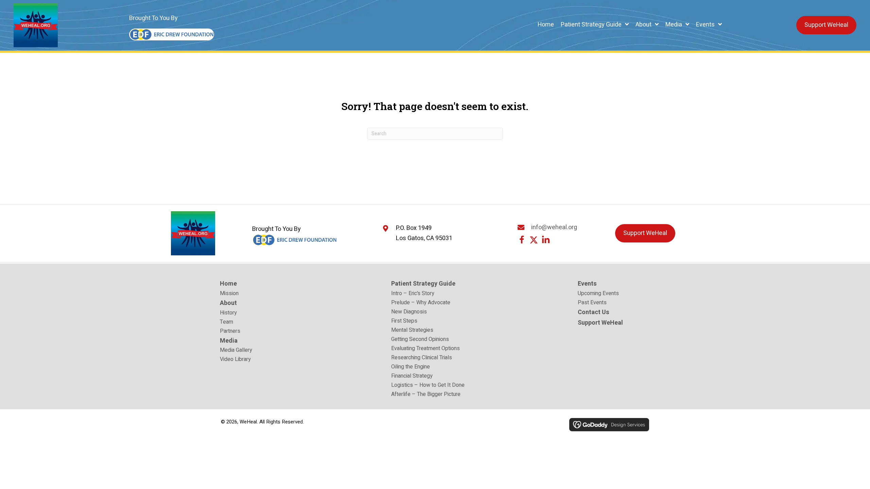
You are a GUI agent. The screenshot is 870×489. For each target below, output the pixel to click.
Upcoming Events (598, 294)
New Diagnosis (409, 312)
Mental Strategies (412, 330)
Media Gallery (236, 350)
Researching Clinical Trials (421, 358)
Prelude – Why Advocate (420, 303)
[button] (522, 240)
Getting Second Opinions (420, 340)
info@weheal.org (554, 227)
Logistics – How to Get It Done (428, 385)
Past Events (592, 303)
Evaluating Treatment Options (425, 349)
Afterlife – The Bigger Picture (425, 395)
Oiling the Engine (410, 367)
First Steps (404, 321)
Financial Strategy (412, 376)
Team (226, 322)
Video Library (235, 360)
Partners (230, 331)
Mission (229, 294)
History (228, 313)
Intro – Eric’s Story (412, 294)
